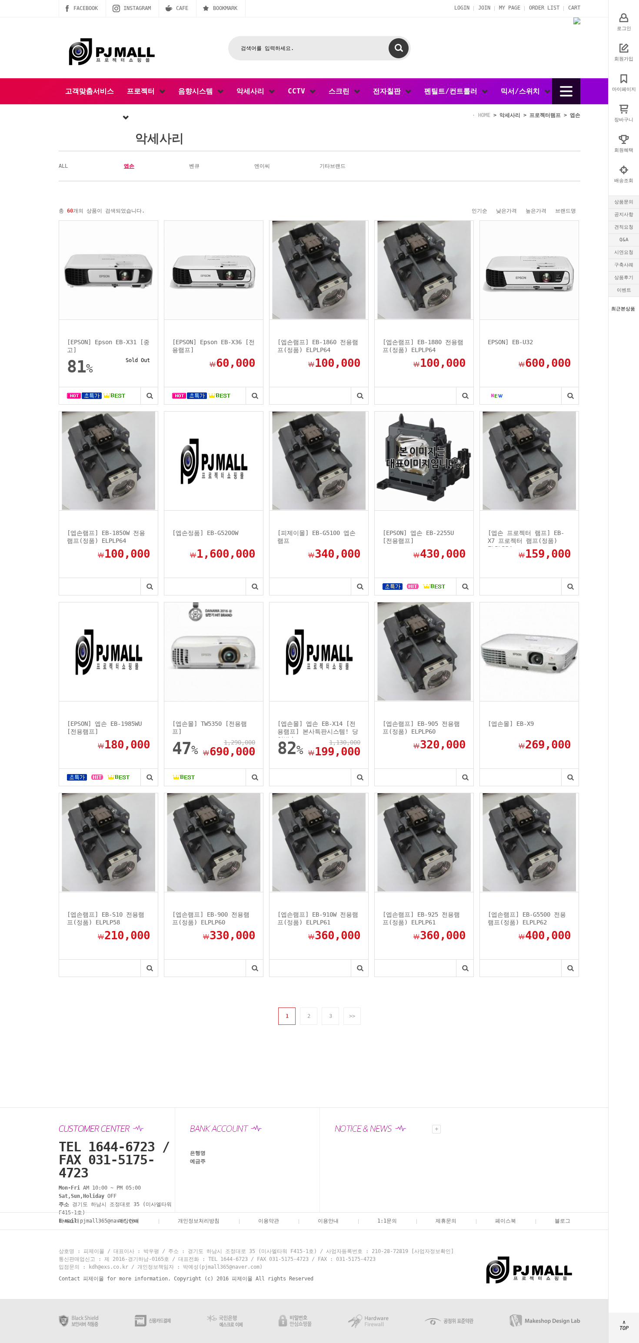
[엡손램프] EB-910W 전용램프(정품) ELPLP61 (317, 918)
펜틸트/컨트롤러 (453, 91)
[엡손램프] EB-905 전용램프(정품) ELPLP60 (421, 727)
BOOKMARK (225, 8)
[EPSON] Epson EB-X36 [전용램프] (213, 346)
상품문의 (623, 202)
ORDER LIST (544, 8)
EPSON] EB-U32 (510, 342)
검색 (399, 48)
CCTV (299, 91)
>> (352, 1016)
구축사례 (623, 265)
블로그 (562, 1221)
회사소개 (69, 1221)
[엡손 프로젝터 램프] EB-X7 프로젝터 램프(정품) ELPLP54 (526, 538)
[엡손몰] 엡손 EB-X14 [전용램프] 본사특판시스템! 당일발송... (317, 729)
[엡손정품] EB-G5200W (205, 532)
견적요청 (623, 227)
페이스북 (505, 1221)
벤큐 (194, 166)
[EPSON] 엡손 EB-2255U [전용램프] (418, 536)
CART (574, 8)
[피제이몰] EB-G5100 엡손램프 (316, 536)
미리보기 (149, 395)
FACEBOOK (85, 8)
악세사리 (252, 91)
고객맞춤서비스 (89, 91)
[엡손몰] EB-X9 (511, 723)
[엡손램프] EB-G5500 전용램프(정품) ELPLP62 (527, 918)
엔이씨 (262, 166)
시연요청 (623, 252)
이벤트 (624, 290)
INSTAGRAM (137, 8)
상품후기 (623, 277)
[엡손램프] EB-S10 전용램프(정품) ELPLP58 (105, 918)
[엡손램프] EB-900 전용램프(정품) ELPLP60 (211, 918)
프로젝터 (143, 91)
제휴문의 (446, 1221)
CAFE (182, 8)
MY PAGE (509, 8)
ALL (63, 166)
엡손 (129, 166)
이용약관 (268, 1221)
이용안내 (328, 1221)
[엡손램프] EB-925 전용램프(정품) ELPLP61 (421, 918)
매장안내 (128, 1221)
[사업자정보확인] (432, 1251)
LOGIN (461, 8)
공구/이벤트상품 (94, 117)
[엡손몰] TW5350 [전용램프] (209, 727)
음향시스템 (197, 91)
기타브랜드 (333, 166)
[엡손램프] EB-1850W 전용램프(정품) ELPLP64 (106, 536)
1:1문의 (387, 1221)
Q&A (624, 240)
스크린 (341, 91)
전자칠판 (389, 91)
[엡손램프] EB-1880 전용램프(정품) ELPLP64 (423, 346)
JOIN (484, 8)
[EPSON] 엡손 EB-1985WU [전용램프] (104, 727)
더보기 (436, 1129)
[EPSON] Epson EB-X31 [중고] (108, 346)
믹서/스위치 (522, 91)
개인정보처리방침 (199, 1221)
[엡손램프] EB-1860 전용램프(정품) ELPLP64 (317, 346)
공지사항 (623, 214)
